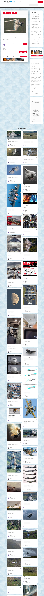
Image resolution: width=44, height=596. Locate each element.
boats (38, 14)
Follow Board (23, 56)
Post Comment (23, 52)
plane (7, 39)
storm (35, 37)
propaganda (33, 32)
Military (13, 141)
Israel (36, 26)
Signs (39, 35)
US (34, 43)
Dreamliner (10, 348)
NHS (32, 30)
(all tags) (36, 44)
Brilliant (37, 18)
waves (36, 43)
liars (37, 28)
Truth (32, 41)
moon (9, 311)
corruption (34, 25)
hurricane (29, 421)
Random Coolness (12, 259)
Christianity (36, 19)
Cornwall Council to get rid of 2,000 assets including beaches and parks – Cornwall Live (36, 115)
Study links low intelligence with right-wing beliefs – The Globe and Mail (35, 109)
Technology (27, 364)
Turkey (37, 41)
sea (37, 35)
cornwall (37, 21)
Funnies (26, 345)
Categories (19, 1)
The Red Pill (27, 211)
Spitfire (25, 423)
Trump (37, 39)
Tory (33, 39)
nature (39, 28)
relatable (32, 34)
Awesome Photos (12, 56)
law (35, 28)
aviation (35, 14)
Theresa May (38, 37)
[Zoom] (13, 13)
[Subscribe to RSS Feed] (26, 5)
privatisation (38, 31)
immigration (33, 26)
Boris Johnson (35, 16)
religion (37, 34)
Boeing (13, 346)
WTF (38, 43)
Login (40, 1)
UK (32, 43)
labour (36, 27)
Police (38, 30)
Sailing (35, 35)
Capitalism (33, 19)
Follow (25, 44)
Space (32, 37)
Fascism (39, 24)
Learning (26, 396)
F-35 (4, 39)
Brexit (33, 18)
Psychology (38, 32)
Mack (11, 144)
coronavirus (34, 23)
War (24, 360)
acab (32, 14)
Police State (33, 31)
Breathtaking (12, 420)
